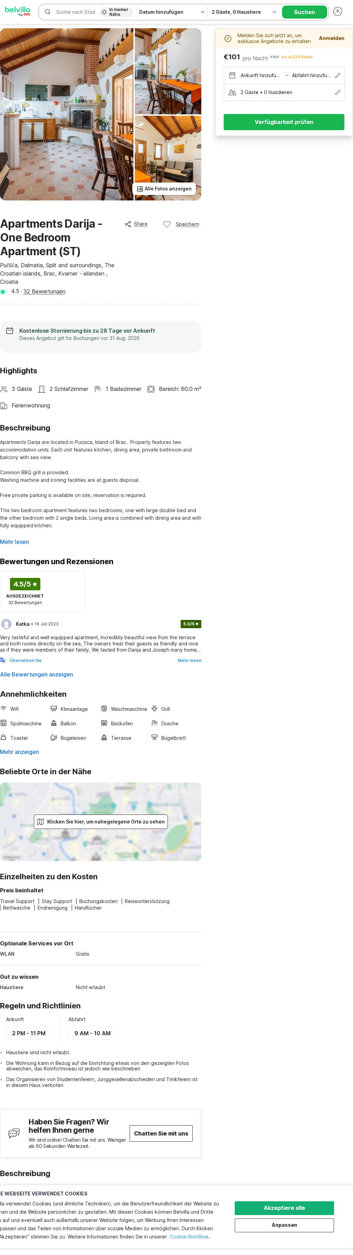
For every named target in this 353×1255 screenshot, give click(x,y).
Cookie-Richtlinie (189, 1237)
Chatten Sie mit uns (161, 1133)
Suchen (304, 12)
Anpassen (284, 1225)
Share (141, 224)
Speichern (187, 224)
